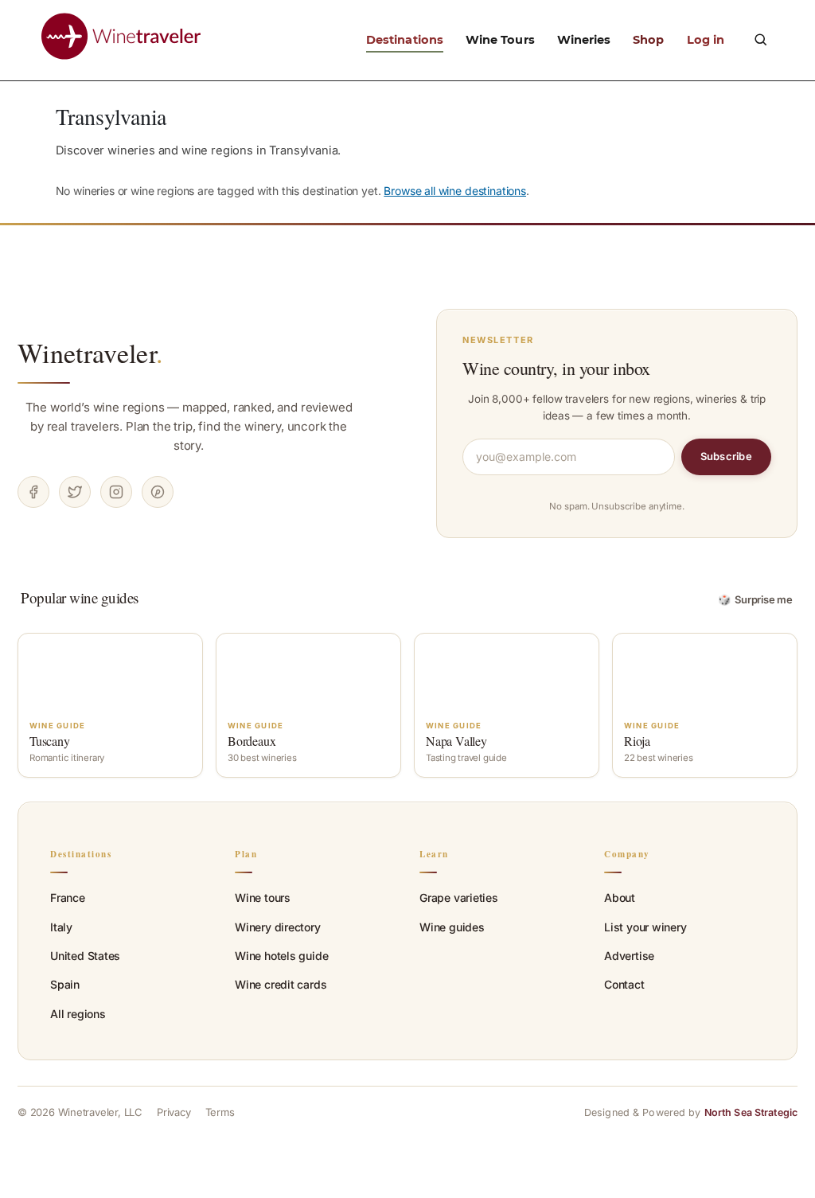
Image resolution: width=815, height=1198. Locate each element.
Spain (65, 984)
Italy (61, 927)
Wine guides (452, 927)
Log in (705, 40)
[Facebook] (33, 492)
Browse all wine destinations (455, 190)
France (67, 897)
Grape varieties (458, 897)
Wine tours (263, 897)
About (619, 897)
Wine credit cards (280, 984)
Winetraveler (90, 352)
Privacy (174, 1112)
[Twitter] (75, 492)
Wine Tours (500, 40)
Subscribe (726, 456)
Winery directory (278, 927)
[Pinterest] (158, 492)
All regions (78, 1013)
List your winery (645, 927)
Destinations (404, 40)
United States (85, 955)
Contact (624, 984)
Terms (220, 1112)
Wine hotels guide (281, 955)
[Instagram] (116, 492)
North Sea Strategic (750, 1112)
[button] (760, 39)
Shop (648, 40)
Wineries (584, 40)
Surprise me (756, 599)
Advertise (629, 955)
